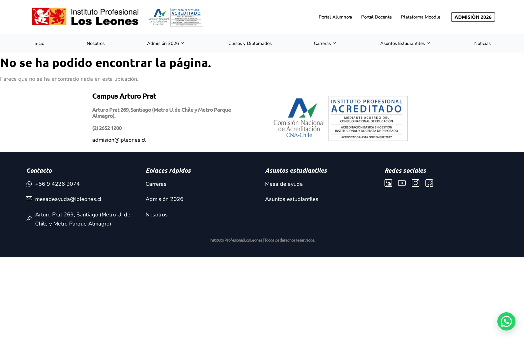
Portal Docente (376, 17)
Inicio (38, 43)
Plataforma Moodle (420, 17)
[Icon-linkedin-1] (388, 183)
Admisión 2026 (163, 43)
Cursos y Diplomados (250, 43)
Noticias (482, 43)
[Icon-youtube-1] (402, 183)
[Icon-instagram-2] (415, 183)
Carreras (322, 43)
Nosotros (96, 43)
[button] (506, 321)
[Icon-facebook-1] (429, 183)
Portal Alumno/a (335, 17)
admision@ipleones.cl (119, 140)
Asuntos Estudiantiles (402, 43)
